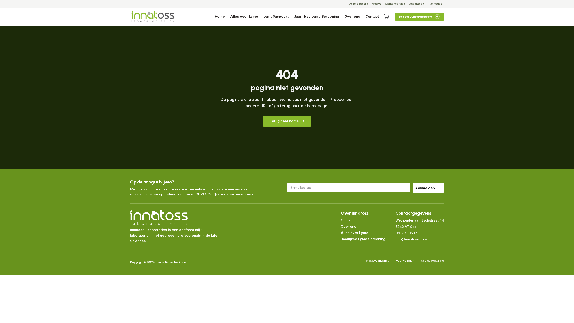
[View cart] (386, 16)
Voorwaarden (405, 260)
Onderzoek (416, 3)
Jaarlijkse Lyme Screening (316, 16)
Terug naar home (284, 121)
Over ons (352, 16)
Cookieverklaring (432, 260)
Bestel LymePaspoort (416, 16)
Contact (372, 16)
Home (220, 16)
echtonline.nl (177, 262)
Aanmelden (425, 188)
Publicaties (435, 3)
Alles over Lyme (244, 16)
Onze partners (358, 3)
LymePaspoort (276, 16)
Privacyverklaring (377, 260)
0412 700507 (406, 233)
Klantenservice (395, 3)
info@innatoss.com (411, 239)
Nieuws (376, 3)
